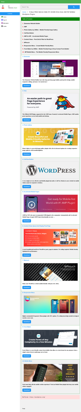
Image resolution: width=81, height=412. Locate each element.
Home (4, 17)
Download (27, 85)
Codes (5, 26)
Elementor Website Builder (32, 23)
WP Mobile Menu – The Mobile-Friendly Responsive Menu (41, 52)
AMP (25, 26)
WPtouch (27, 42)
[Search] (74, 7)
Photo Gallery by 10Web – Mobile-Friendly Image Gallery (41, 30)
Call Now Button (29, 33)
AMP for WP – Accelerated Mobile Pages (36, 36)
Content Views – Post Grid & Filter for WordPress (38, 39)
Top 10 (5, 20)
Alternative (6, 23)
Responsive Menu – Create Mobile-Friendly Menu (38, 45)
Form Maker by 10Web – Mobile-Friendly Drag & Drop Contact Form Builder (46, 49)
